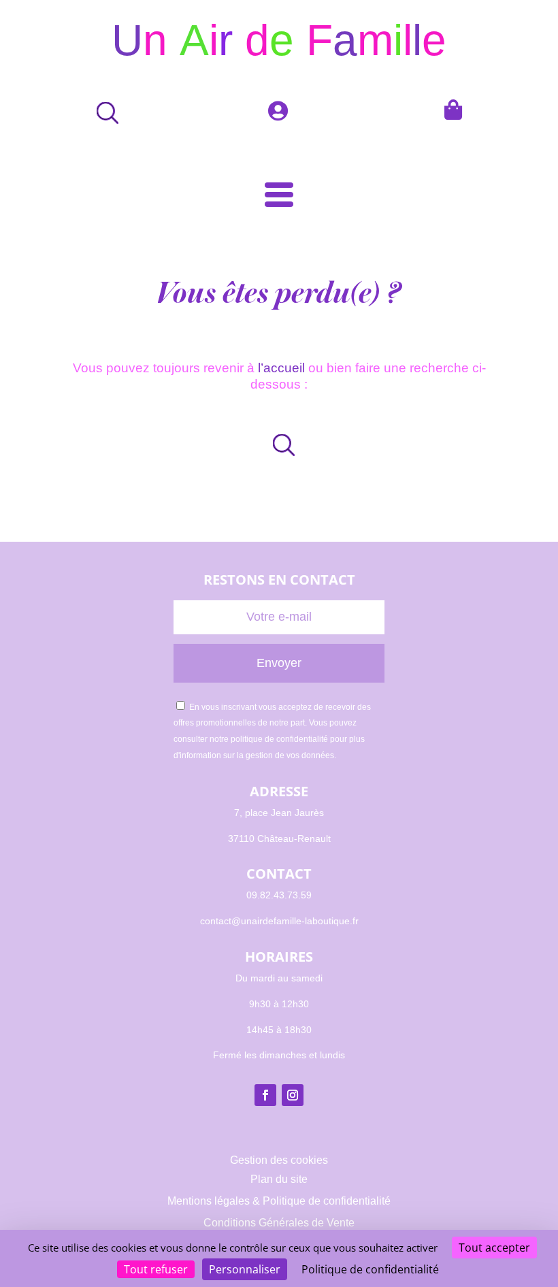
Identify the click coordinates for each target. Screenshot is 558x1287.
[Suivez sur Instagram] (292, 1095)
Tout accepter (494, 1247)
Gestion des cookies (279, 1160)
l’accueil (281, 368)
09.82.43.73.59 (279, 895)
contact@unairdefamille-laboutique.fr (279, 920)
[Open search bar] (103, 112)
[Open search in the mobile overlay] (279, 444)
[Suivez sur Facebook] (265, 1095)
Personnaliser (244, 1269)
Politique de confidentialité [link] (370, 1269)
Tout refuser (156, 1269)
